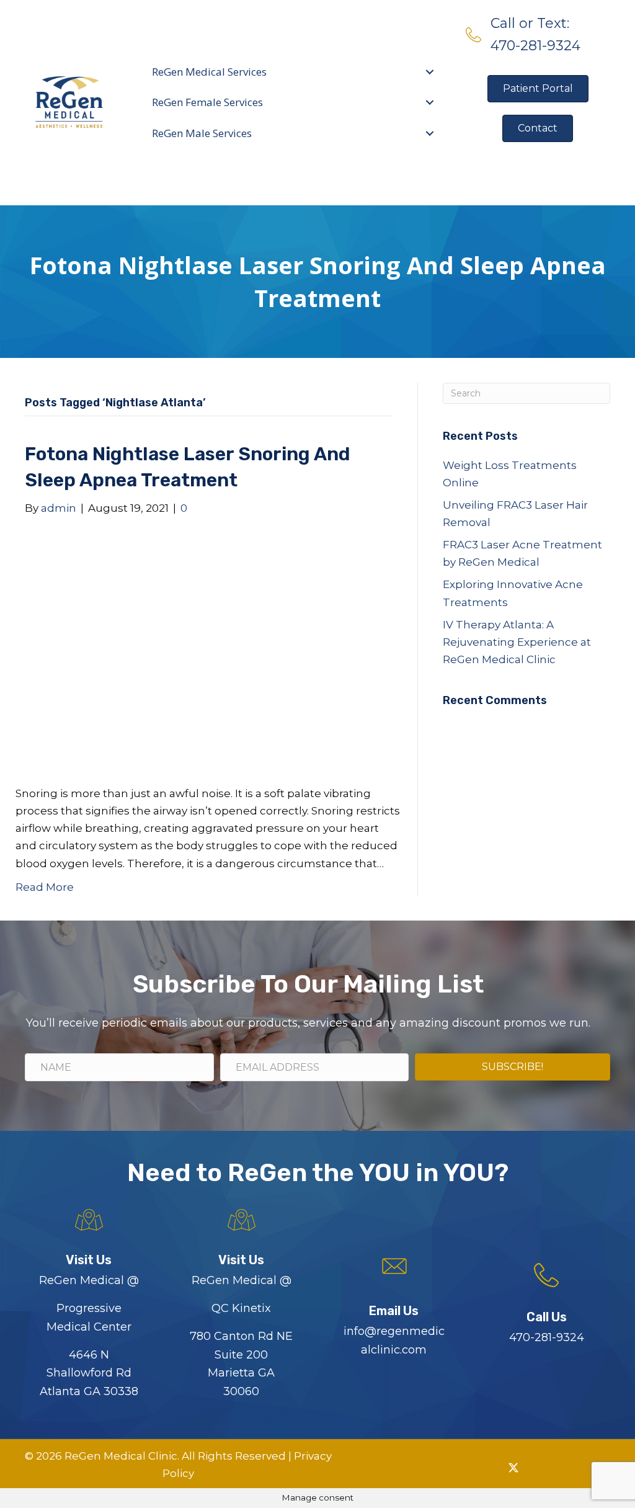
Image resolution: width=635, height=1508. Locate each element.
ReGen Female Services (207, 102)
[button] (485, 1468)
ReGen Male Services (202, 133)
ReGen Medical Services (209, 72)
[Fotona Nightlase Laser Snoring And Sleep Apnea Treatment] (201, 650)
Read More (45, 887)
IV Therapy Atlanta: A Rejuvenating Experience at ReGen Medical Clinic (517, 642)
